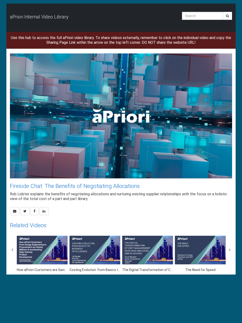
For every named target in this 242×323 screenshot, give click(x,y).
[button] (14, 211)
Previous (12, 249)
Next (229, 249)
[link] (25, 211)
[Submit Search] (227, 16)
